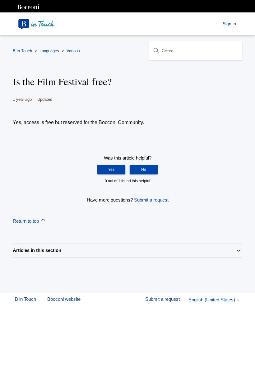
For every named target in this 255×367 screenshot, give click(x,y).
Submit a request (151, 199)
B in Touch (22, 51)
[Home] (36, 23)
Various (73, 51)
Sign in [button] (229, 23)
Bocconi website (64, 299)
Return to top (26, 221)
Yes (111, 169)
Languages (49, 51)
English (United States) (212, 299)
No (143, 169)
